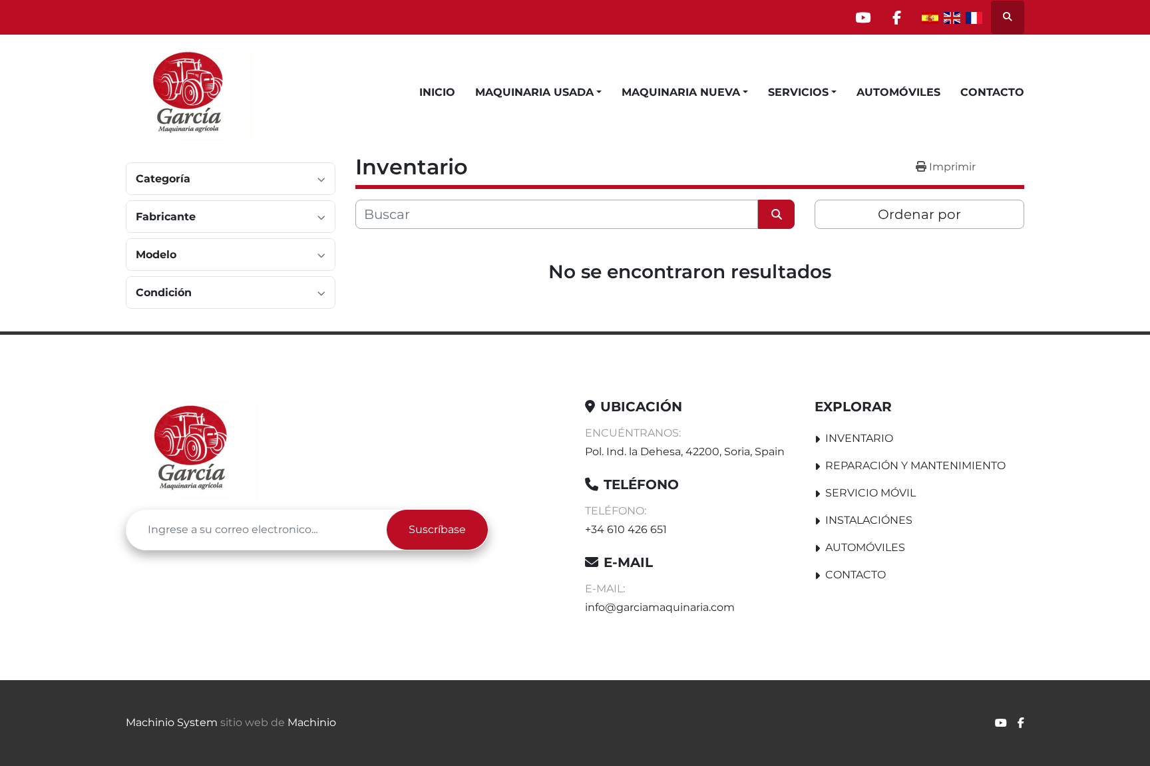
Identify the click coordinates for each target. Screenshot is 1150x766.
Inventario (859, 438)
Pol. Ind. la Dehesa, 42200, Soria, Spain (685, 451)
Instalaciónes (868, 520)
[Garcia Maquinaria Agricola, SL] (192, 448)
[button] (538, 92)
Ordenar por (919, 214)
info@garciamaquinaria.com (660, 607)
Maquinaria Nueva (681, 92)
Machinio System (172, 722)
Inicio (437, 92)
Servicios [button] (798, 92)
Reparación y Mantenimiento (915, 465)
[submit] (776, 214)
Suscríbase (437, 529)
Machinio (312, 722)
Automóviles (898, 92)
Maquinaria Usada (534, 92)
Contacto (992, 92)
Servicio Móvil (870, 492)
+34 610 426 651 (626, 529)
